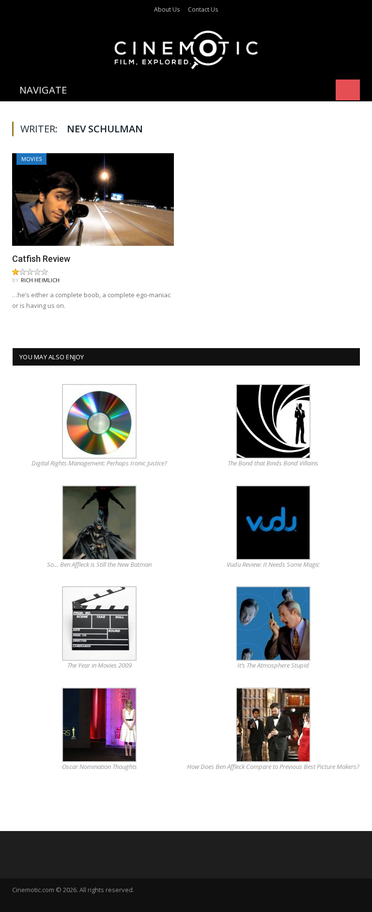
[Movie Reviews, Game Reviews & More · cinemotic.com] (186, 47)
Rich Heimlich (40, 280)
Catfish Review (41, 259)
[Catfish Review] (93, 199)
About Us (167, 9)
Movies (31, 158)
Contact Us (203, 9)
